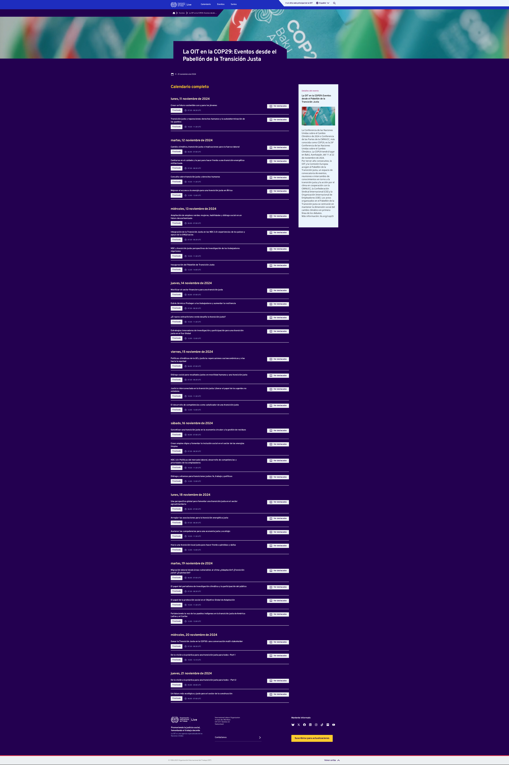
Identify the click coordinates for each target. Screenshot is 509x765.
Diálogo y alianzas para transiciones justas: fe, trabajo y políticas (201, 476)
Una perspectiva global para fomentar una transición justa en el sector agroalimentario (204, 503)
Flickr (327, 724)
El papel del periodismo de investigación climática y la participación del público (209, 586)
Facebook (304, 724)
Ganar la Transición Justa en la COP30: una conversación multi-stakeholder (207, 641)
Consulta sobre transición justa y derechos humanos (195, 177)
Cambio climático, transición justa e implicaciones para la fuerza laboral (205, 147)
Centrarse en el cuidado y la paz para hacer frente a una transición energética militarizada (207, 162)
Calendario (206, 4)
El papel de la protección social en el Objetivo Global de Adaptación (203, 600)
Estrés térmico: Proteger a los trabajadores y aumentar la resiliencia (203, 303)
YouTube (333, 724)
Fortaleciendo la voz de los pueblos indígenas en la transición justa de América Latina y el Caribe (208, 615)
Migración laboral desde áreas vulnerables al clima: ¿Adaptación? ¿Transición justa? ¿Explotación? (207, 571)
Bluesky (293, 724)
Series (234, 4)
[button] (181, 4)
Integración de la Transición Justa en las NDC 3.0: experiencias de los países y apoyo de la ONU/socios (208, 233)
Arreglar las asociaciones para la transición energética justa (199, 518)
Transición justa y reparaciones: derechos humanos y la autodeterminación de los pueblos (208, 120)
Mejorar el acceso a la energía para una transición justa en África (201, 190)
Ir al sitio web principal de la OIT (299, 3)
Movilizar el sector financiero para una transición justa (197, 289)
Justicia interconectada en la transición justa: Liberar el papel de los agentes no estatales (208, 390)
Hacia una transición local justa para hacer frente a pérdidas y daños (203, 545)
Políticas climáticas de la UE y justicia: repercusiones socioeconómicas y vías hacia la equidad (208, 360)
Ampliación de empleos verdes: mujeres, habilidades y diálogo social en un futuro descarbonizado (206, 217)
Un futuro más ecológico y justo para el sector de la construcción (201, 693)
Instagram (316, 724)
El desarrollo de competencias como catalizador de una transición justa (205, 405)
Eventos (221, 4)
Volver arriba (330, 760)
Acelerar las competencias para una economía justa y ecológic (200, 531)
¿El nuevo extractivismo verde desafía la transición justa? (198, 317)
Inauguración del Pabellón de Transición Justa (192, 265)
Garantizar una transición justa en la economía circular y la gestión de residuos (208, 430)
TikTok (322, 724)
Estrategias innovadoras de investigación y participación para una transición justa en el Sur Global (207, 332)
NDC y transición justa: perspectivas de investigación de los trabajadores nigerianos (205, 250)
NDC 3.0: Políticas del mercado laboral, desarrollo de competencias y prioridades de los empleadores (203, 461)
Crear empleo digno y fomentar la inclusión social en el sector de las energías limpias (207, 445)
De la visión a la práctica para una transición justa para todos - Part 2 (203, 680)
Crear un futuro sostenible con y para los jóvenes (194, 105)
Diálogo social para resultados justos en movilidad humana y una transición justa (209, 375)
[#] (173, 13)
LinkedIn (310, 724)
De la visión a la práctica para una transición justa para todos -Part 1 (203, 655)
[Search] (334, 3)
